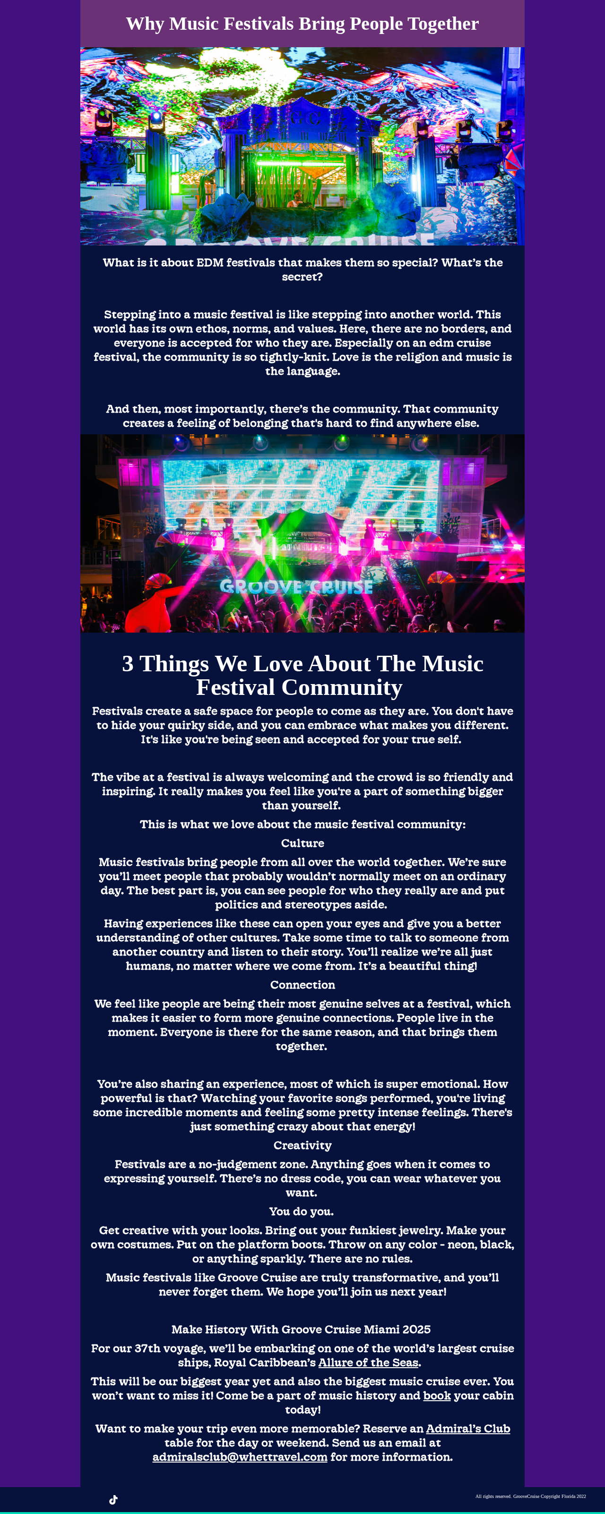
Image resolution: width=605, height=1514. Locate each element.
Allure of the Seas (368, 1362)
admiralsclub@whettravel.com (240, 1456)
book (437, 1395)
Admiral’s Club (468, 1428)
